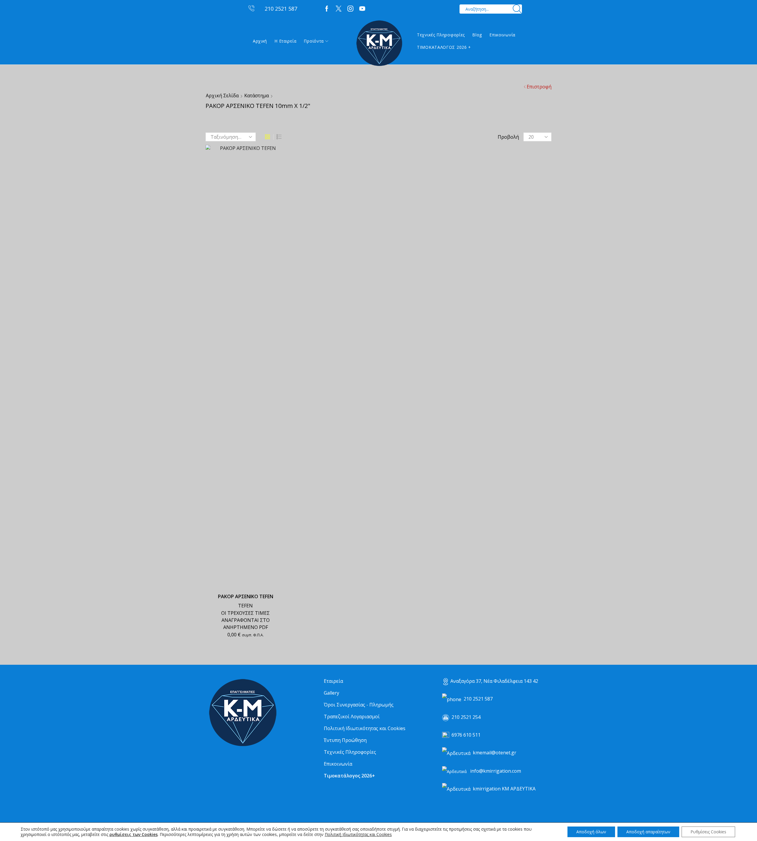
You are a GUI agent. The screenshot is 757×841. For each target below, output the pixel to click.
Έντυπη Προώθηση (345, 740)
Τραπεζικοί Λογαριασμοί (352, 716)
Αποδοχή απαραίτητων (648, 831)
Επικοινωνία (502, 35)
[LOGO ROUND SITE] (242, 713)
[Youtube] (362, 9)
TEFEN (245, 605)
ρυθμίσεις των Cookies (133, 834)
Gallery (331, 693)
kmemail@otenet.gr (494, 752)
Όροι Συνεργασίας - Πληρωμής (359, 704)
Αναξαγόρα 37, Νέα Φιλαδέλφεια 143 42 (494, 681)
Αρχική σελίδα (222, 95)
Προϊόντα (314, 41)
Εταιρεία (333, 681)
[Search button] (517, 9)
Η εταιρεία (285, 41)
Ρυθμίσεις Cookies (708, 831)
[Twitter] (339, 9)
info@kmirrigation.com (495, 771)
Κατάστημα (256, 95)
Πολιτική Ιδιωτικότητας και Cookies (364, 728)
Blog (477, 35)
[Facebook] (327, 9)
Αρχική (260, 41)
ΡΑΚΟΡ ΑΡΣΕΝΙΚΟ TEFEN (245, 596)
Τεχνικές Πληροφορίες (441, 35)
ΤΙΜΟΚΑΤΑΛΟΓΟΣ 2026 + (444, 47)
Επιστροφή (539, 87)
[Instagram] (350, 9)
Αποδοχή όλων (591, 831)
